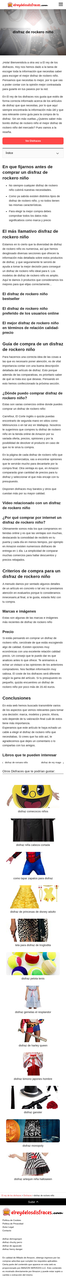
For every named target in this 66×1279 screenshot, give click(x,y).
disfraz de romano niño (16, 762)
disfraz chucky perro (12, 1242)
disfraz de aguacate (12, 1246)
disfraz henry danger (12, 1249)
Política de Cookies (11, 1220)
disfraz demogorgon (12, 1239)
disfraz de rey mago (51, 762)
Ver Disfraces (33, 141)
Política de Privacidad (12, 1223)
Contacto (6, 1230)
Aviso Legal (8, 1227)
